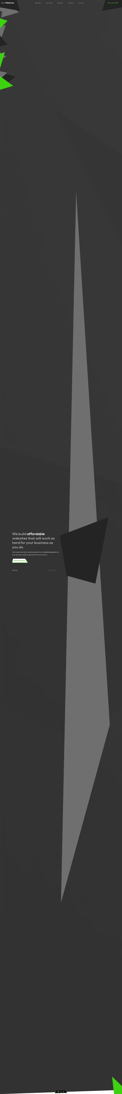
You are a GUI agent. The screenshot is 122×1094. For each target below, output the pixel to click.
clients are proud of (50, 552)
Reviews (60, 3)
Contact (81, 3)
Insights (70, 3)
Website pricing (19, 560)
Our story (49, 3)
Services (38, 3)
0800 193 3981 (113, 3)
